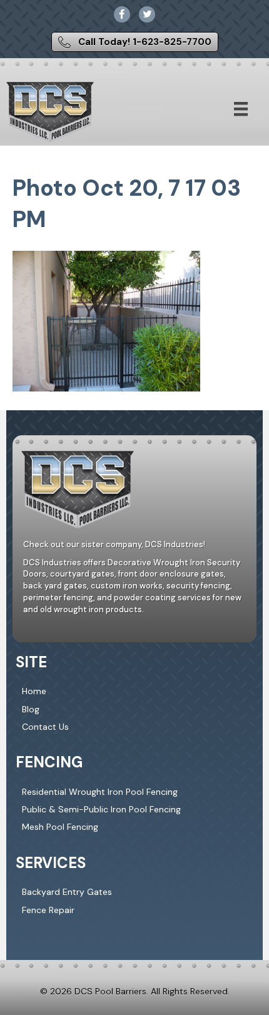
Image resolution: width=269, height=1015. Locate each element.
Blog (30, 709)
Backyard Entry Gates (67, 891)
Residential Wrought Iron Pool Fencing (100, 791)
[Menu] (240, 108)
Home (34, 691)
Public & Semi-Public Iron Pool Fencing (101, 809)
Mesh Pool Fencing (60, 826)
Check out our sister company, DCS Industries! (114, 544)
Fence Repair (48, 910)
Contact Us (45, 726)
